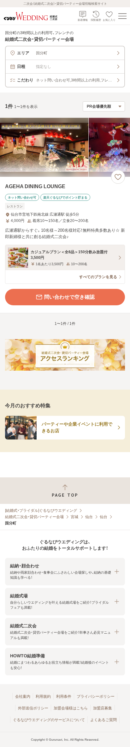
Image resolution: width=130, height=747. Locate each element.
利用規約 (43, 696)
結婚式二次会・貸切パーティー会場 (34, 517)
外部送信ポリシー (33, 708)
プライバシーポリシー (96, 696)
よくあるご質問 (103, 720)
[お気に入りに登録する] (118, 177)
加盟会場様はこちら (71, 708)
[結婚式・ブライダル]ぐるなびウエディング (41, 510)
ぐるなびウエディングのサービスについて (49, 720)
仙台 (89, 517)
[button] (65, 571)
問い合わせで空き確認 (69, 297)
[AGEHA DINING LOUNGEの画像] (65, 147)
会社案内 (22, 696)
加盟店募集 (102, 708)
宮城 (74, 517)
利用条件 (63, 696)
